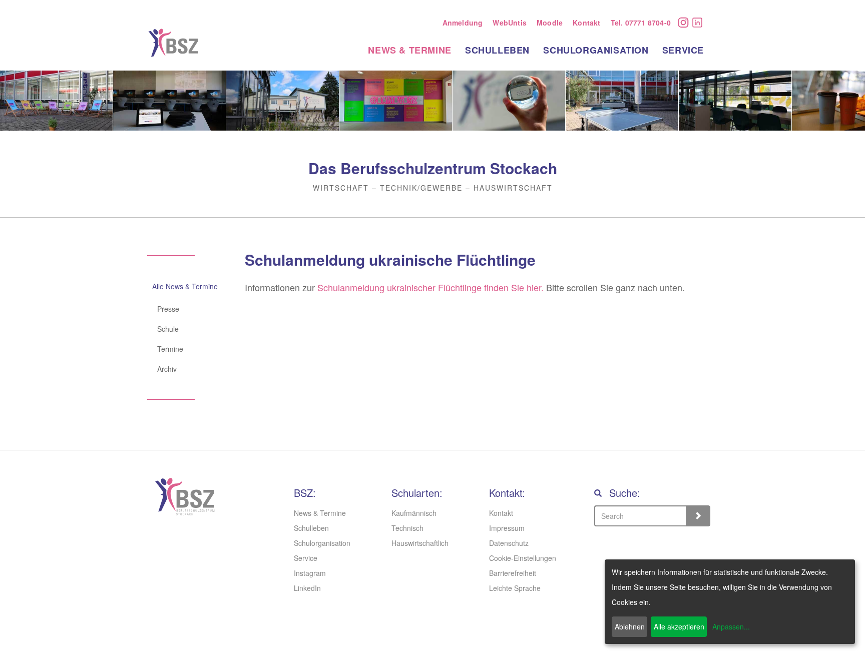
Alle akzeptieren (679, 626)
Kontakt (586, 23)
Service (683, 50)
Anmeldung (463, 23)
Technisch (407, 528)
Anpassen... (731, 626)
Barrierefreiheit (512, 573)
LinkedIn (700, 24)
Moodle (550, 23)
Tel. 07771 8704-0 (641, 23)
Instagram (686, 23)
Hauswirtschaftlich (420, 543)
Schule (168, 329)
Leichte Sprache (515, 588)
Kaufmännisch (414, 513)
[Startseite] (177, 43)
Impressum (507, 528)
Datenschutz (509, 543)
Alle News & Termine (185, 286)
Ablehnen (630, 626)
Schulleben (497, 50)
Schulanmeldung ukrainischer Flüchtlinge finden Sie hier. (429, 287)
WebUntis (510, 23)
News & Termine (409, 50)
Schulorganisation (595, 50)
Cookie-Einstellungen (522, 558)
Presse (168, 309)
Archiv (167, 369)
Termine (170, 349)
